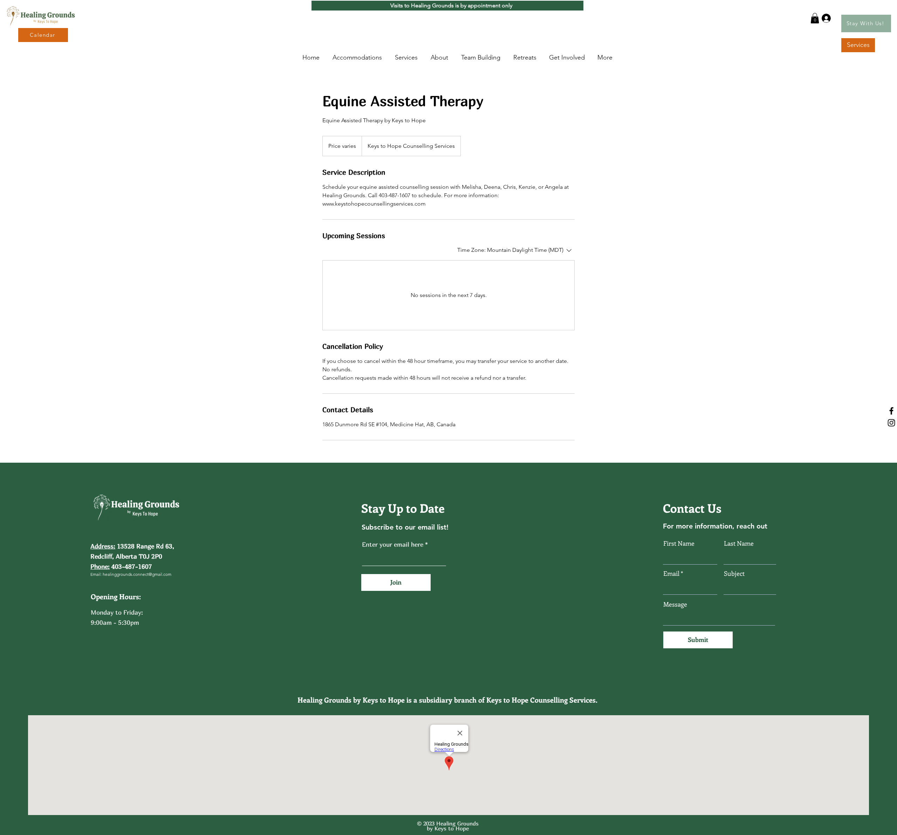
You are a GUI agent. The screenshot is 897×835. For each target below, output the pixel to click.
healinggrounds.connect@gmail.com (137, 574)
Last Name (739, 543)
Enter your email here (392, 544)
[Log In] (825, 18)
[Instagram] (891, 423)
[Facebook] (891, 411)
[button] (814, 18)
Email (671, 573)
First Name (678, 543)
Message (675, 604)
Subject (734, 573)
